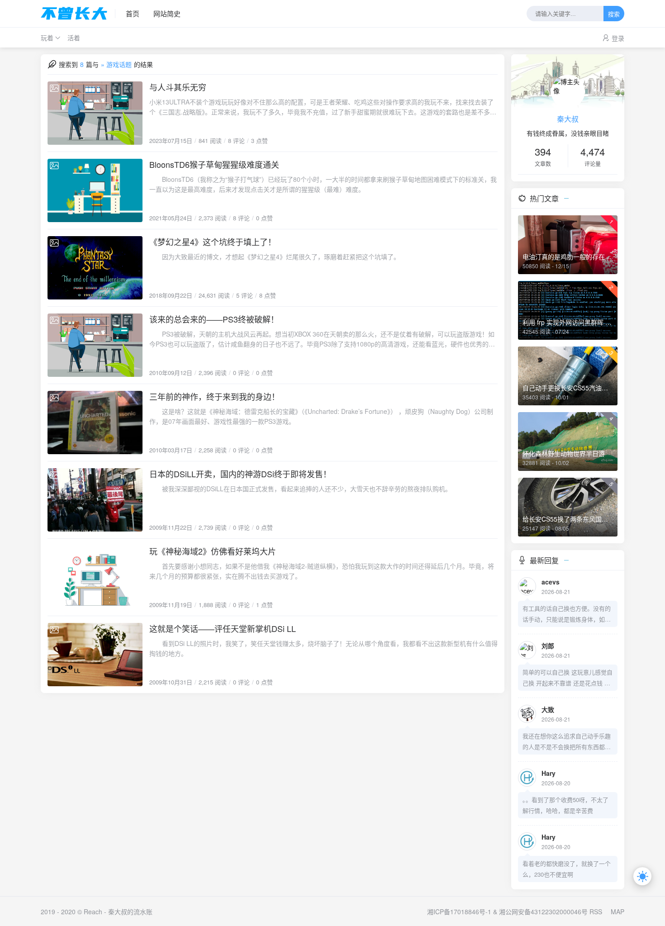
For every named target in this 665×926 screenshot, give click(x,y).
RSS (595, 911)
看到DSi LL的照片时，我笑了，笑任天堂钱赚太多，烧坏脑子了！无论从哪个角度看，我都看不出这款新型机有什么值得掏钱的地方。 (323, 648)
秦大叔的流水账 (130, 911)
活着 (73, 37)
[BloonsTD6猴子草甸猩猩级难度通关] (95, 190)
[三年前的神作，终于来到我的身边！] (95, 422)
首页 (132, 13)
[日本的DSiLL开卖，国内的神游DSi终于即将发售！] (95, 500)
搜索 (614, 14)
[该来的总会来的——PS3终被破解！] (95, 345)
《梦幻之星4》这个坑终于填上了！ (212, 241)
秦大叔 (568, 119)
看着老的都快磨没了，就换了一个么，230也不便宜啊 (566, 869)
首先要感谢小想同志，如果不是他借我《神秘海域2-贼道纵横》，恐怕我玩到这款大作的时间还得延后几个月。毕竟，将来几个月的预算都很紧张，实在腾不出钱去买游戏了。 (321, 570)
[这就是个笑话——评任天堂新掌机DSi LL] (95, 654)
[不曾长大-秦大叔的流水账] (78, 13)
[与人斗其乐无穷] (95, 113)
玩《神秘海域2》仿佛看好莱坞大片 (212, 551)
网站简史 (166, 13)
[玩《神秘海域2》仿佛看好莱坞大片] (95, 577)
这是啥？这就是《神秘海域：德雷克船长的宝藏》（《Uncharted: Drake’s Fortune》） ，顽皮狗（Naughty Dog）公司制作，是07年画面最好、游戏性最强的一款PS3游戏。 (321, 416)
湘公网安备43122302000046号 (543, 911)
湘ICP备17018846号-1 (459, 911)
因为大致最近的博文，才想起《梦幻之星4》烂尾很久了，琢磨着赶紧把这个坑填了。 (274, 256)
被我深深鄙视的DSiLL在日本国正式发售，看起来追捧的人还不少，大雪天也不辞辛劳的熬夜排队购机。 (300, 488)
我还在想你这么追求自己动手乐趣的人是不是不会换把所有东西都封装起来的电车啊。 (566, 741)
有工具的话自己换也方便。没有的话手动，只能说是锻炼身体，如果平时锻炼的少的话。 (566, 614)
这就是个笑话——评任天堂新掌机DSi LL (222, 628)
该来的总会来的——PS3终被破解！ (214, 318)
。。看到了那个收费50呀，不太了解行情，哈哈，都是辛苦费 (565, 805)
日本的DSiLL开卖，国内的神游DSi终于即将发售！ (240, 473)
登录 (618, 38)
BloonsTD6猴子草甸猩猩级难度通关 (214, 164)
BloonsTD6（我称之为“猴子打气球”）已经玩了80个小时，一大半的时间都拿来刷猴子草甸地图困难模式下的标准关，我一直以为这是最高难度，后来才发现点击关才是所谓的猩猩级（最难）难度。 (323, 184)
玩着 (47, 37)
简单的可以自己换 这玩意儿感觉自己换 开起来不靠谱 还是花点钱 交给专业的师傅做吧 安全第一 (567, 678)
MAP (617, 911)
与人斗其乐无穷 (177, 86)
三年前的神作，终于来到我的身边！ (214, 396)
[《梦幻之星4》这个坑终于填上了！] (95, 267)
